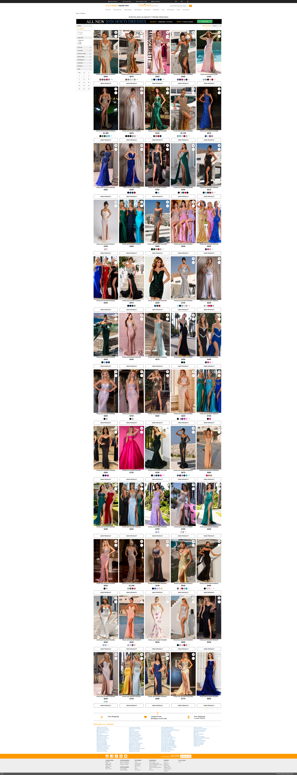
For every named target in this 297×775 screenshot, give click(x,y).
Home (77, 13)
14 (79, 82)
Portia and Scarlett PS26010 (106, 357)
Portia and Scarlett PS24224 (157, 187)
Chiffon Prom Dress (101, 739)
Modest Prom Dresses (134, 747)
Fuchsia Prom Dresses (134, 727)
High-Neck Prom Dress (134, 734)
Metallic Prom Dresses (134, 745)
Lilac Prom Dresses (134, 740)
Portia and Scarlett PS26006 (209, 187)
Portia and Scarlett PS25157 (209, 640)
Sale (136, 767)
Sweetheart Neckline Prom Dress (202, 738)
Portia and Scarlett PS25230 (106, 470)
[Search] (190, 6)
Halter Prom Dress (133, 732)
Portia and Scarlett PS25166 (106, 696)
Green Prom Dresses (134, 731)
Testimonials (166, 770)
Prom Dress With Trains (167, 736)
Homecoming (138, 763)
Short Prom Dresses (198, 734)
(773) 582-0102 (123, 768)
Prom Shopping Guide (154, 763)
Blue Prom (99, 734)
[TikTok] (116, 756)
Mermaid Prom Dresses (135, 744)
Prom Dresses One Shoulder (168, 740)
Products (82, 13)
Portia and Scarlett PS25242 (106, 300)
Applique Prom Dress (102, 727)
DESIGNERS (156, 9)
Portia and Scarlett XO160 (209, 74)
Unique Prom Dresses (199, 742)
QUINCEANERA (137, 9)
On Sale (81, 32)
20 (79, 85)
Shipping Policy (167, 767)
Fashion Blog (152, 761)
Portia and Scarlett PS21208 (157, 470)
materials (81, 59)
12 (88, 79)
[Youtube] (125, 756)
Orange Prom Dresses (134, 749)
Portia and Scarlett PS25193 (157, 527)
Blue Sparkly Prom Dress (103, 735)
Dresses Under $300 (102, 744)
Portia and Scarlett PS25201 (183, 357)
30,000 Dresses (113, 1)
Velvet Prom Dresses (199, 743)
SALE (163, 9)
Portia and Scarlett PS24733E (183, 696)
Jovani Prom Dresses (134, 736)
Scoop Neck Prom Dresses (200, 728)
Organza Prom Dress (134, 751)
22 (84, 85)
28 (84, 88)
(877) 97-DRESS (124, 770)
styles (80, 47)
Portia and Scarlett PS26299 (157, 640)
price (79, 26)
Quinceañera (137, 764)
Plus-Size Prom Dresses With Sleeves (170, 730)
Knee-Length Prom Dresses (136, 738)
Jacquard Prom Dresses (135, 735)
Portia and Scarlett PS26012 (131, 131)
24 (88, 85)
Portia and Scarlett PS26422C (209, 470)
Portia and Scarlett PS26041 (209, 300)
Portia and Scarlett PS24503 (183, 413)
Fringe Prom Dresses (102, 751)
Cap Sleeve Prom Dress (102, 738)
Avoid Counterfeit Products (155, 767)
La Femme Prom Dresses (135, 739)
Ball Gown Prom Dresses (103, 730)
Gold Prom (131, 730)
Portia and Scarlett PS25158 (131, 357)
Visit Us (165, 761)
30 (88, 88)
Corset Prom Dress (101, 740)
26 (79, 88)
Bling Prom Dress (101, 731)
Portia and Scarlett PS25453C (105, 74)
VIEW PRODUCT (105, 83)
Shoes (136, 768)
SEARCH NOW (186, 756)
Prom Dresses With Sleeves (168, 744)
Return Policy (167, 765)
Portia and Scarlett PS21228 (209, 244)
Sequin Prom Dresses (199, 731)
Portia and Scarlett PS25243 (157, 696)
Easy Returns (127, 1)
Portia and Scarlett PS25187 (131, 696)
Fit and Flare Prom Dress (103, 748)
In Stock (81, 34)
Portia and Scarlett (165, 732)
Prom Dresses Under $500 (167, 743)
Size (79, 69)
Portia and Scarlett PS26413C (131, 74)
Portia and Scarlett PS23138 (157, 300)
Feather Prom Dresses (102, 747)
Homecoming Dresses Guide (155, 764)
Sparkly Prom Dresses (199, 736)
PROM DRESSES (117, 9)
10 (84, 79)
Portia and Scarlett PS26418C (183, 74)
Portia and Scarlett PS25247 (131, 413)
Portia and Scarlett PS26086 (106, 640)
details (80, 66)
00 (84, 72)
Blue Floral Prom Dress (102, 732)
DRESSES (108, 9)
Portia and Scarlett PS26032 (209, 583)
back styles (82, 53)
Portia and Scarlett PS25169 (106, 187)
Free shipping (156, 1)
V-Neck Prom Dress (198, 744)
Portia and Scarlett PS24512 (183, 244)
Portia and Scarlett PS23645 (131, 300)
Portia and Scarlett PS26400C (183, 640)
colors (80, 50)
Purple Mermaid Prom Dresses (168, 745)
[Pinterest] (121, 756)
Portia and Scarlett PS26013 (183, 583)
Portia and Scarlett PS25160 (106, 527)
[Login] (188, 1)
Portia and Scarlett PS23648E (183, 187)
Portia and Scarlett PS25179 (209, 413)
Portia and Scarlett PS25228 (106, 413)
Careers (165, 771)
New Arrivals (171, 9)
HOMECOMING (127, 9)
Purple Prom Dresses (166, 748)
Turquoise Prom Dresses (200, 740)
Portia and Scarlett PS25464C (105, 131)
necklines (81, 56)
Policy (2, 773)
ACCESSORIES (185, 9)
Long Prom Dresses (134, 742)
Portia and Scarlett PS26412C (183, 470)
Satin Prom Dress (198, 727)
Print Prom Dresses (166, 734)
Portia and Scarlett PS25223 (131, 244)
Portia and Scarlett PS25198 (157, 357)
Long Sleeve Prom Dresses (135, 743)
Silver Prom (196, 735)
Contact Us (166, 763)
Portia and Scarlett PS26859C (131, 583)
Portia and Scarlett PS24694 (106, 583)
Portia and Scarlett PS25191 (131, 527)
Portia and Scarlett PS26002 (157, 583)
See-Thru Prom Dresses (200, 730)
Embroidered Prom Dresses (103, 745)
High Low (81, 40)
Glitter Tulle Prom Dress (135, 728)
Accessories (137, 770)
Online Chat (123, 5)
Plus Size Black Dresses (167, 727)
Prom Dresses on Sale (166, 739)
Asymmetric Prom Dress (103, 728)
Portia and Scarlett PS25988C (183, 131)
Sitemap (151, 770)
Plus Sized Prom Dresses (167, 728)
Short (80, 43)
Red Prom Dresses (166, 751)
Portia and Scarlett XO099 (131, 187)
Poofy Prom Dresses (166, 731)
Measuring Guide (153, 765)
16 (84, 82)
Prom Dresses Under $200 (167, 742)
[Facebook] (111, 756)
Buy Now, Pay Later (142, 1)
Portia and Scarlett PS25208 (183, 527)
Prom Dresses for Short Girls (168, 738)
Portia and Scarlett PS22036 (183, 300)
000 (79, 72)
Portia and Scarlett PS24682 (157, 131)
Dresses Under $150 (102, 743)
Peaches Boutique (281, 773)
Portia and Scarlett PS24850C (157, 74)
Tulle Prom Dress (198, 739)
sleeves (80, 63)
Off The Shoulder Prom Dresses (137, 748)
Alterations (166, 764)
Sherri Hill (196, 732)
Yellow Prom (197, 745)
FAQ (150, 768)
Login (179, 761)
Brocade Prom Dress (102, 736)
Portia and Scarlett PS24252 (209, 696)
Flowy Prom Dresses (102, 749)
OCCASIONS (147, 9)
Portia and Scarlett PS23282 (209, 131)
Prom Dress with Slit (166, 735)
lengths (80, 37)
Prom (136, 761)
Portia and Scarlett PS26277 (106, 244)
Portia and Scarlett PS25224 (209, 527)
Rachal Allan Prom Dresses (168, 749)
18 (88, 82)
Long (80, 42)
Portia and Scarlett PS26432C (157, 244)
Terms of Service (167, 768)
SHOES (178, 9)
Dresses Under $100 (102, 742)
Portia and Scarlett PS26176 (131, 640)
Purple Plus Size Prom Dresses (168, 747)
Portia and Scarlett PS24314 (157, 413)
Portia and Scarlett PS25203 (209, 357)
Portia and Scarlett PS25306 (131, 470)
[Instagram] (107, 756)
